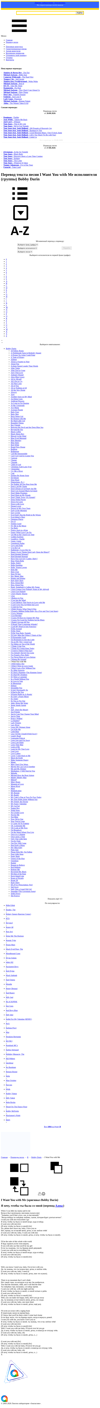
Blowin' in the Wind (18, 436)
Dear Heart (15, 480)
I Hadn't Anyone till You (20, 622)
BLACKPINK (11, 1002)
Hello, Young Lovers (19, 567)
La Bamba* (15, 721)
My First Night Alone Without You (24, 799)
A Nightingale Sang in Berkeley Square (26, 353)
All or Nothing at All (19, 388)
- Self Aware (14, 79)
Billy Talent (10, 1098)
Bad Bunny (10, 993)
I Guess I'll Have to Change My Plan (25, 618)
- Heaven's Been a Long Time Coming (23, 156)
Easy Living (15, 513)
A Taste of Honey (17, 357)
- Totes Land (12, 167)
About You (15, 364)
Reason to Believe (18, 865)
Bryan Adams (11, 958)
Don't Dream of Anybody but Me (23, 489)
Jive (12, 707)
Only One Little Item (19, 839)
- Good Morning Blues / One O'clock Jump (32, 133)
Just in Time (15, 716)
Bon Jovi (9, 932)
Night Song (15, 810)
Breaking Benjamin (13, 1037)
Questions (14, 861)
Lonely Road (16, 736)
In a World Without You (20, 679)
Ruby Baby (15, 883)
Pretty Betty (15, 856)
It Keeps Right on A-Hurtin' (21, 694)
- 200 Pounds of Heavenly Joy (27, 128)
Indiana (13, 686)
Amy (13, 394)
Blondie (9, 984)
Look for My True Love (20, 749)
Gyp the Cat (15, 548)
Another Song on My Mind (21, 397)
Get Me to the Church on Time (22, 535)
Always (14, 392)
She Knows (15, 896)
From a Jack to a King (19, 530)
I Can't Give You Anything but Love (25, 605)
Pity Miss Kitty (16, 848)
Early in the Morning (19, 511)
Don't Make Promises (19, 493)
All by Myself (16, 379)
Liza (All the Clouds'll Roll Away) (24, 734)
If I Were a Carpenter (19, 677)
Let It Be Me (16, 729)
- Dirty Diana (16, 92)
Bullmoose (15, 451)
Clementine (15, 469)
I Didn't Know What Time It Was (23, 609)
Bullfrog (14, 449)
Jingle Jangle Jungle (18, 705)
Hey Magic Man (17, 576)
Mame (13, 762)
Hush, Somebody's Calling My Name (25, 587)
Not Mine (14, 817)
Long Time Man (17, 745)
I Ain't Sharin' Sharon (19, 594)
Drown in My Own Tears (20, 508)
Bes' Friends (15, 425)
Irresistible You (16, 688)
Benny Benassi (11, 989)
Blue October (11, 1080)
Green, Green (16, 541)
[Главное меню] (19, 34)
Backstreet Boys (12, 967)
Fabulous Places (17, 519)
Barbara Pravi (11, 1028)
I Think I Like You (18, 646)
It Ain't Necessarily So (19, 690)
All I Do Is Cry (16, 381)
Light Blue (15, 732)
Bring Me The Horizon (15, 936)
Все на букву (52, 1127)
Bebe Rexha (10, 1102)
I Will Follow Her (17, 664)
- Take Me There (13, 86)
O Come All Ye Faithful (20, 823)
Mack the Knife (17, 758)
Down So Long (17, 502)
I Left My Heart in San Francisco (23, 627)
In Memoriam (16, 683)
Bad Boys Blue (12, 1010)
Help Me (14, 570)
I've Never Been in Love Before (23, 657)
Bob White (15, 445)
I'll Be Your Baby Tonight (21, 633)
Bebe (8, 1076)
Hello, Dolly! (16, 563)
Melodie (14, 773)
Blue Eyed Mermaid (18, 438)
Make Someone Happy (20, 760)
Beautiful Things (17, 423)
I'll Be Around (16, 629)
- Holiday (11, 158)
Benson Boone (11, 1072)
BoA (8, 1024)
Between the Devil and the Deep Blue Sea (27, 427)
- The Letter (12, 161)
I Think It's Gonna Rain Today (22, 648)
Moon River (15, 786)
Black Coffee (16, 432)
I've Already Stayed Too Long (22, 653)
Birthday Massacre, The (15, 1054)
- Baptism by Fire (22, 131)
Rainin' (13, 863)
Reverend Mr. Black (18, 872)
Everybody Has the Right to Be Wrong (26, 515)
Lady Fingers (16, 723)
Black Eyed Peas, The (14, 949)
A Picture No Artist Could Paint (23, 355)
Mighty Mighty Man (18, 778)
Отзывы (9, 58)
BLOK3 (9, 1041)
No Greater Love (17, 813)
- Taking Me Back (15, 120)
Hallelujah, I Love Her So (21, 550)
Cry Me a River (17, 471)
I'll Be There (15, 631)
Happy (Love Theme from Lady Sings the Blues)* (30, 552)
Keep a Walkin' (17, 718)
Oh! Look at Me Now (19, 828)
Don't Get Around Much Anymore (24, 491)
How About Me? (17, 583)
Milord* (14, 780)
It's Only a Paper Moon (20, 697)
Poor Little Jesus (17, 854)
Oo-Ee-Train (15, 841)
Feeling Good (16, 524)
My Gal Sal (15, 806)
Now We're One (17, 819)
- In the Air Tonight (15, 152)
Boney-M (9, 927)
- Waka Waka (21, 81)
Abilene (14, 359)
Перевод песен (12, 42)
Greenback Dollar (18, 543)
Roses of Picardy (17, 878)
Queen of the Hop (18, 859)
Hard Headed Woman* (20, 554)
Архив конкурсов (13, 51)
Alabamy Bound (17, 375)
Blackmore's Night (13, 1115)
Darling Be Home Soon (20, 475)
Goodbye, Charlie (18, 539)
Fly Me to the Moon (18, 526)
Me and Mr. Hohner (18, 769)
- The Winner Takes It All (16, 103)
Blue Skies (15, 443)
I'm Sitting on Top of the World (23, 644)
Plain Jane (15, 850)
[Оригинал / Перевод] (19, 1195)
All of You (15, 386)
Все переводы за (51, 140)
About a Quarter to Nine (20, 362)
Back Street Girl (17, 416)
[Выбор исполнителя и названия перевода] (20, 202)
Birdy (8, 1120)
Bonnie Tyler (11, 940)
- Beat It (14, 84)
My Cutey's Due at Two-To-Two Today (26, 797)
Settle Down (15, 894)
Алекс (59, 1205)
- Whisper (11, 122)
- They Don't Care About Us (22, 90)
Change (14, 460)
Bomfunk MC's (12, 1045)
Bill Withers (10, 1059)
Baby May (15, 414)
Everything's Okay (18, 517)
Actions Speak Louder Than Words (24, 366)
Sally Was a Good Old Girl (21, 889)
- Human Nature (17, 101)
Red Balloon (15, 867)
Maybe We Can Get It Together (23, 767)
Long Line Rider (17, 743)
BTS (8, 918)
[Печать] (39, 1195)
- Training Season (14, 95)
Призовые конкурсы (14, 47)
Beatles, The (10, 910)
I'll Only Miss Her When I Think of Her (26, 635)
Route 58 (14, 880)
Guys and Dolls (17, 546)
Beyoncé (9, 923)
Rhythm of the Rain (18, 874)
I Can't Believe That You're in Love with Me (28, 602)
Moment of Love (17, 784)
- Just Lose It (12, 97)
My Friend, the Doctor (19, 802)
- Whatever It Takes (15, 163)
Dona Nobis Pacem (18, 500)
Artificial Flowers (17, 401)
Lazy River (15, 725)
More (13, 788)
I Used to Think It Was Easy (22, 651)
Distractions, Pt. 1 (17, 482)
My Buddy (15, 795)
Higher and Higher (18, 578)
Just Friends (15, 712)
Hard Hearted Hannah (19, 556)
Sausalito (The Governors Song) (23, 891)
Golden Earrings (17, 537)
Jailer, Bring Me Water (19, 703)
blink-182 (9, 962)
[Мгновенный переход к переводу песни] (20, 220)
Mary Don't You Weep (19, 764)
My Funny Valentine (19, 804)
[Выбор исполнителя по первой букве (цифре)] (20, 239)
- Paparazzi (13, 99)
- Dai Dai (17, 73)
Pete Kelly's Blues (18, 845)
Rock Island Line (17, 876)
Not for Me (15, 815)
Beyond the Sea (17, 430)
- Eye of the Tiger (18, 165)
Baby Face (15, 412)
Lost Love (15, 751)
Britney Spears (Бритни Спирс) (18, 914)
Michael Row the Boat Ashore (22, 775)
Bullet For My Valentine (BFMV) (19, 1019)
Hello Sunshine (17, 565)
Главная (9, 40)
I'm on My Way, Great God (21, 642)
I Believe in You (17, 598)
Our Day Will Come (18, 843)
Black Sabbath (11, 975)
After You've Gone (18, 370)
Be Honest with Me (18, 419)
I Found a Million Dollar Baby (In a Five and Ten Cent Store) (34, 611)
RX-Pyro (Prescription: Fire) (22, 885)
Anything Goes (17, 399)
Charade (14, 462)
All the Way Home (18, 390)
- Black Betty (13, 154)
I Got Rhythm (16, 616)
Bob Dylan (10, 971)
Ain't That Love (17, 373)
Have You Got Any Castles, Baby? (24, 559)
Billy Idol (9, 1015)
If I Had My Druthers (19, 675)
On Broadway (16, 830)
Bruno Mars (10, 945)
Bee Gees (9, 1006)
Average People (17, 410)
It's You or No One (18, 701)
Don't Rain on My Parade (20, 495)
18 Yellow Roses (17, 351)
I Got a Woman (17, 613)
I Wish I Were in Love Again (22, 666)
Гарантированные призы (16, 49)
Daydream (15, 478)
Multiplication (16, 791)
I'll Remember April (18, 637)
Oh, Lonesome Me (18, 826)
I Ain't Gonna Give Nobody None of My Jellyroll (30, 589)
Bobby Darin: (11, 349)
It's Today (14, 699)
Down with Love (17, 504)
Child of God (16, 465)
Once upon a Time (18, 837)
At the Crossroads (18, 405)
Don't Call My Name (19, 486)
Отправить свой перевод (16, 55)
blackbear (9, 1063)
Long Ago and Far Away (20, 740)
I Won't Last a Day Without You (23, 668)
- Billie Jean (15, 75)
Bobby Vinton (11, 1094)
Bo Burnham (11, 1067)
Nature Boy (15, 808)
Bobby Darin (36, 1157)
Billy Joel (9, 997)
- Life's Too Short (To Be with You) (29, 135)
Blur (7, 1032)
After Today (15, 368)
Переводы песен (17, 1157)
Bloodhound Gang (13, 953)
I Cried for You (16, 607)
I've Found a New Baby (20, 655)
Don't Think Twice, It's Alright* (23, 497)
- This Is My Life (14, 124)
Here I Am (15, 572)
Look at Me (15, 747)
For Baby (14, 528)
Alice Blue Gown (17, 377)
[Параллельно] (19, 1176)
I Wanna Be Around (18, 659)
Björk (8, 1089)
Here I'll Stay (16, 574)
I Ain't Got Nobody (18, 591)
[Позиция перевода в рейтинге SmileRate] (43, 1195)
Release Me (15, 869)
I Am (13, 596)
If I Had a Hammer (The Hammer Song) (26, 672)
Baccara (9, 1085)
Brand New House (18, 447)
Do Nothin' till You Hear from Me (24, 484)
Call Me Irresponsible (19, 454)
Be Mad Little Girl (18, 421)
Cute (12, 473)
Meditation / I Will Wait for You (23, 771)
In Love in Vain (17, 681)
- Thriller (11, 117)
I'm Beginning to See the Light (22, 640)
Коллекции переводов (15, 53)
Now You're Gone (18, 821)
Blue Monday (16, 440)
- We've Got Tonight (16, 126)
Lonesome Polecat (18, 738)
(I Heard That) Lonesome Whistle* (24, 624)
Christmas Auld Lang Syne (21, 467)
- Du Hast (12, 88)
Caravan (14, 458)
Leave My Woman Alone (20, 727)
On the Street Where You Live (22, 832)
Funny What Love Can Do (21, 532)
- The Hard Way (19, 77)
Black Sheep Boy (17, 434)
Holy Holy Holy (17, 581)
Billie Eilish (10, 905)
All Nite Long (16, 384)
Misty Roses (15, 782)
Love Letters (15, 753)
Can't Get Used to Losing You (22, 456)
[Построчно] (56, 1176)
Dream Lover (16, 506)
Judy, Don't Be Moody (19, 710)
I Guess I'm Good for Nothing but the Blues (28, 620)
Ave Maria (15, 408)
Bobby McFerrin (12, 1111)
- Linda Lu (20, 137)
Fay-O (13, 521)
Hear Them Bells (17, 561)
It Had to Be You (17, 692)
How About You (17, 585)
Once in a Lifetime (18, 834)
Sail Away (15, 887)
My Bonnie (15, 793)
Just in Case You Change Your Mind (25, 714)
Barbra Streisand (12, 1050)
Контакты (10, 60)
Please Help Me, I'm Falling (21, 852)
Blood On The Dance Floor (16, 1107)
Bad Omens (10, 980)
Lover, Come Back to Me (20, 756)
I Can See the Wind (18, 600)
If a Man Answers (18, 670)
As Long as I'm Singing (20, 403)
